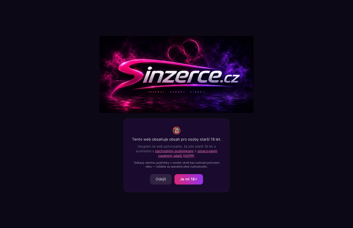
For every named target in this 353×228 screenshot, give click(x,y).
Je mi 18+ (188, 179)
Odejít (161, 179)
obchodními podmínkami (174, 151)
